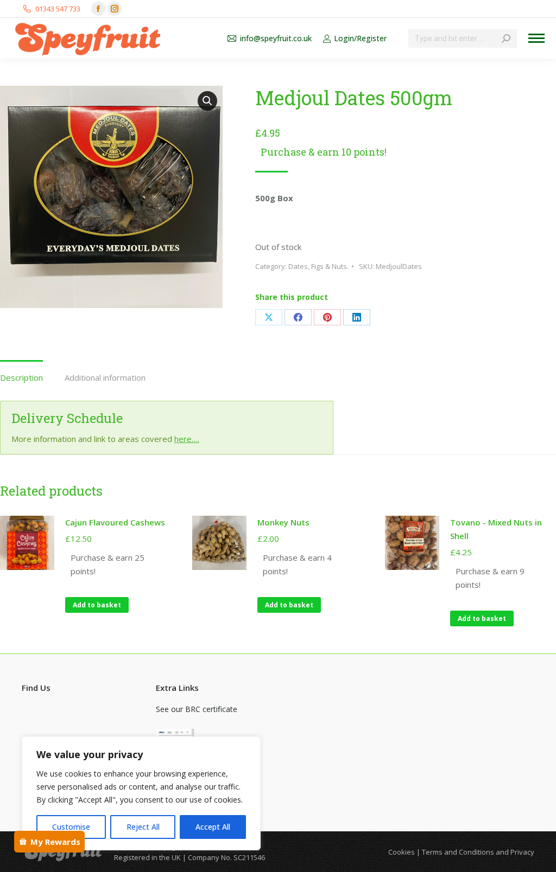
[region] (141, 793)
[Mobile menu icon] (536, 38)
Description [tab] (21, 377)
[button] (207, 101)
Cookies (401, 852)
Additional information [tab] (105, 377)
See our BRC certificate (196, 709)
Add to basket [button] (97, 605)
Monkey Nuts (283, 522)
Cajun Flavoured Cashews (115, 522)
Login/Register (360, 38)
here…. (186, 438)
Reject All (143, 827)
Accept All (212, 827)
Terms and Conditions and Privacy (478, 852)
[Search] (506, 38)
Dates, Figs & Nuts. (318, 266)
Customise (71, 827)
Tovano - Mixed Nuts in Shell (496, 529)
